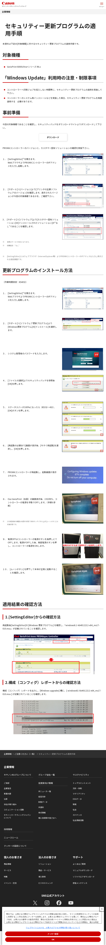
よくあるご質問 (79, 864)
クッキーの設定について (15, 845)
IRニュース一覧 (44, 791)
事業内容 (7, 793)
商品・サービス (44, 870)
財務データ (42, 802)
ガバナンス (77, 815)
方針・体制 (77, 788)
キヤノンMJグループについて (17, 774)
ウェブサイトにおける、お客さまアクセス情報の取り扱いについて (53, 928)
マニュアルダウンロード (83, 870)
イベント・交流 (10, 883)
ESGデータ (77, 799)
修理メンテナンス (80, 883)
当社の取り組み (10, 804)
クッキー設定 (53, 934)
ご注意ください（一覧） (25, 754)
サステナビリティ (81, 774)
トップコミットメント (82, 783)
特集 (5, 876)
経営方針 (42, 796)
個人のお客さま (13, 857)
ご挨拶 (6, 783)
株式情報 (42, 812)
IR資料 (41, 807)
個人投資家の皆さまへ (47, 818)
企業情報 (6, 11)
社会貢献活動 (78, 820)
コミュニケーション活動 (14, 809)
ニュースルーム (11, 837)
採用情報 (8, 829)
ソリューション (44, 864)
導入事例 (42, 876)
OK (53, 940)
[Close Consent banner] (102, 909)
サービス (7, 870)
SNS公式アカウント (53, 895)
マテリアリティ (79, 793)
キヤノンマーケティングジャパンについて (17, 816)
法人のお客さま (47, 857)
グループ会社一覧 (46, 774)
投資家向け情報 (45, 783)
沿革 (5, 799)
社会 (74, 809)
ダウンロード (53, 137)
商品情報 (7, 864)
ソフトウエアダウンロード (83, 876)
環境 (74, 804)
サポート (78, 857)
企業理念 (7, 788)
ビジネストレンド (45, 883)
